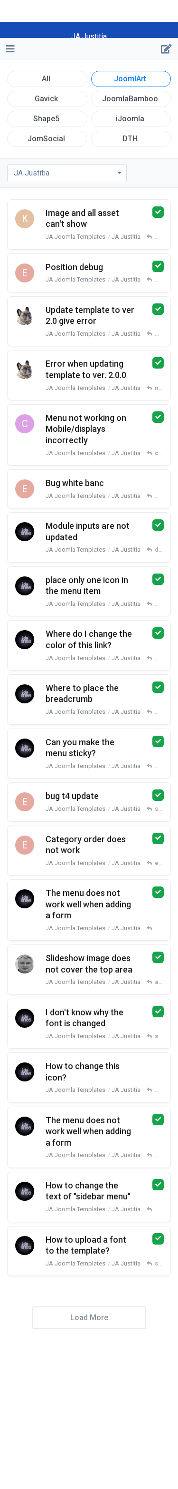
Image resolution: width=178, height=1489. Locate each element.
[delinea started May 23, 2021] (24, 748)
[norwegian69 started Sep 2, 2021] (24, 369)
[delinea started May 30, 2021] (24, 1126)
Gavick (46, 98)
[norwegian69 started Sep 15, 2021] (24, 315)
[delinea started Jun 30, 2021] (24, 639)
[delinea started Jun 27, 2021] (24, 585)
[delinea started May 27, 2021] (24, 1245)
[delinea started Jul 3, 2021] (24, 531)
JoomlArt (130, 78)
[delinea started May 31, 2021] (24, 1071)
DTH (130, 138)
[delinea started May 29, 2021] (24, 1191)
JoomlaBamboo (130, 98)
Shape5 (46, 118)
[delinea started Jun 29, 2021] (24, 693)
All (46, 78)
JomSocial (46, 138)
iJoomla (130, 118)
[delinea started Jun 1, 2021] (24, 1018)
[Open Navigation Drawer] (9, 49)
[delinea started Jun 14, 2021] (24, 898)
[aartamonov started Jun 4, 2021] (24, 963)
